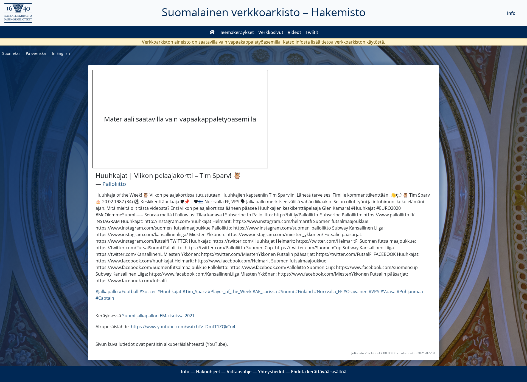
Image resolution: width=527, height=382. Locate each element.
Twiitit (311, 32)
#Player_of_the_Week (229, 291)
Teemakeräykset (237, 32)
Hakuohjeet (208, 372)
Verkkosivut (270, 32)
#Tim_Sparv (195, 291)
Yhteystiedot (271, 372)
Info (511, 13)
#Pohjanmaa (410, 291)
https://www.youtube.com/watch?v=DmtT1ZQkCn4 (183, 327)
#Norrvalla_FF (328, 291)
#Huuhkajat (169, 291)
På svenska (36, 53)
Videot (294, 32)
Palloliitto (114, 184)
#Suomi (286, 291)
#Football (128, 291)
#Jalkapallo (107, 291)
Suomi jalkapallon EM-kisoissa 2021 (158, 316)
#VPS (374, 291)
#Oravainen (355, 291)
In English (61, 53)
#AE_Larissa (265, 291)
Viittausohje (239, 372)
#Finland (304, 291)
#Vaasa (388, 291)
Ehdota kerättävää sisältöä (318, 372)
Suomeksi (11, 53)
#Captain (105, 298)
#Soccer (147, 291)
